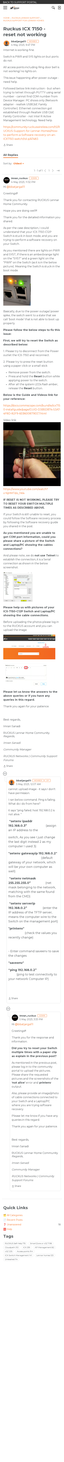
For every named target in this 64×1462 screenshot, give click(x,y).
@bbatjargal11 (16, 186)
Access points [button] (25, 1251)
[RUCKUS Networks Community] (14, 7)
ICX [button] (26, 1247)
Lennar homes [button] (44, 1255)
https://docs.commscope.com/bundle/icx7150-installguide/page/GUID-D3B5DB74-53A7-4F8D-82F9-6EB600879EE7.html (32, 409)
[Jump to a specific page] (58, 170)
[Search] (53, 7)
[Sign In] (59, 7)
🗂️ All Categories (12, 1215)
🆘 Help (7, 1229)
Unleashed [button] (11, 1259)
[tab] (10, 155)
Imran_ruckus (19, 178)
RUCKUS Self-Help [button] (15, 1243)
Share (8, 145)
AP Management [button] (44, 1247)
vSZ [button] (8, 1251)
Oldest (17, 163)
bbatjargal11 (18, 41)
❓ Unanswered (32, 1224)
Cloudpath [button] (12, 1247)
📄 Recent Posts (12, 1219)
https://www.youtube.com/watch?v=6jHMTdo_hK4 (25, 491)
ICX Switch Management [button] (18, 1255)
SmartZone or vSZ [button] (41, 1243)
